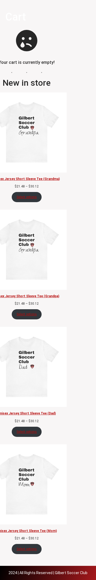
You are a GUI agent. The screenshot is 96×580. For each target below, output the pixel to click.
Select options (27, 197)
